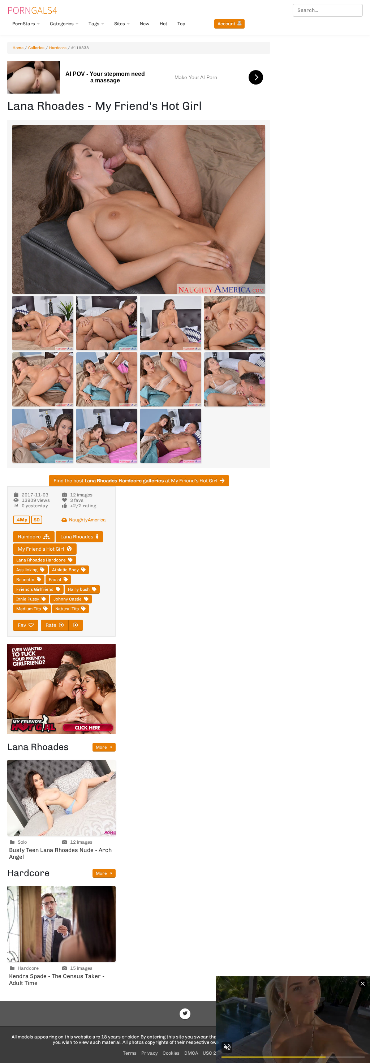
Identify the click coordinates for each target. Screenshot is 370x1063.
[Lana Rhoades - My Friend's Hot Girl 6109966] (234, 379)
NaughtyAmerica (87, 519)
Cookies (171, 1053)
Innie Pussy (27, 599)
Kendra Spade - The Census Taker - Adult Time (56, 979)
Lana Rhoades (76, 537)
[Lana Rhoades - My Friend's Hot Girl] (138, 209)
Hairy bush (79, 589)
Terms (130, 1053)
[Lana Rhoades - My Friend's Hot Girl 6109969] (170, 436)
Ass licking (27, 569)
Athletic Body (65, 569)
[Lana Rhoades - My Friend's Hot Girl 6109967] (42, 436)
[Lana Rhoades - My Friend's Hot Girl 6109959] (42, 323)
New (145, 23)
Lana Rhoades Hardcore (41, 560)
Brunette (25, 579)
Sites (119, 23)
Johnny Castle (67, 599)
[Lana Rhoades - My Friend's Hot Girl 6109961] (170, 323)
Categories (62, 23)
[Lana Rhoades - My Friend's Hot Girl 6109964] (106, 379)
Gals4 (32, 10)
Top (181, 23)
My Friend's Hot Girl (41, 549)
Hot (163, 23)
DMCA (191, 1053)
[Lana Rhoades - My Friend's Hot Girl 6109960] (106, 323)
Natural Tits (67, 608)
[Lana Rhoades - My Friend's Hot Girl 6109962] (234, 323)
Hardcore (57, 48)
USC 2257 (214, 1053)
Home (18, 48)
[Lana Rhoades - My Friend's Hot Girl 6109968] (106, 436)
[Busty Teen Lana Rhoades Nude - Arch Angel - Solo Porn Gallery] (61, 798)
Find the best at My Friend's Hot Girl (135, 481)
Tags (94, 23)
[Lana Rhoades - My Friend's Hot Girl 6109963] (42, 379)
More (102, 747)
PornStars (23, 23)
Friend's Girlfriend (34, 589)
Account (227, 23)
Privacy (149, 1053)
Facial (55, 579)
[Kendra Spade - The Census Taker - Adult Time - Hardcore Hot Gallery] (61, 924)
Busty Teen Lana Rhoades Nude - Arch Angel (60, 853)
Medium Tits (28, 608)
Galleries (36, 48)
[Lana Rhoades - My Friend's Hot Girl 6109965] (170, 379)
